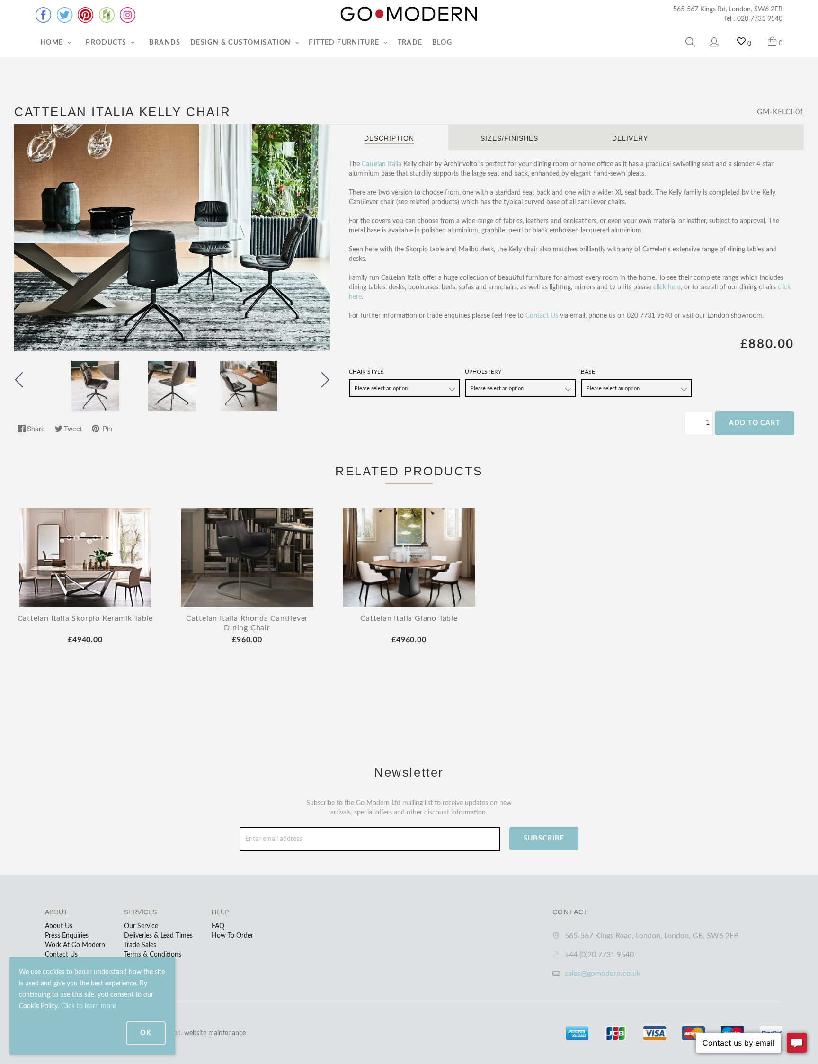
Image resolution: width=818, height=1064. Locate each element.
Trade (410, 42)
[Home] (409, 14)
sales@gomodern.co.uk (602, 973)
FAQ (218, 926)
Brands (164, 42)
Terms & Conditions (152, 954)
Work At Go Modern (75, 945)
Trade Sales (140, 945)
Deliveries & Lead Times (158, 935)
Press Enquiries (67, 935)
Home (52, 42)
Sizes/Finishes (509, 138)
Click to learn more (88, 1006)
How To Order (232, 935)
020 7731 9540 (759, 19)
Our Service (141, 926)
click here (667, 287)
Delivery (630, 138)
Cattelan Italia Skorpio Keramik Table (85, 618)
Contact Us (541, 316)
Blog (442, 42)
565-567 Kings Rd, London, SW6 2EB (727, 9)
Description (389, 138)
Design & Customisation (241, 42)
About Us (58, 926)
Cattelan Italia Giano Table (409, 618)
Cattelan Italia (381, 164)
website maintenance (215, 1033)
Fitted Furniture (345, 42)
